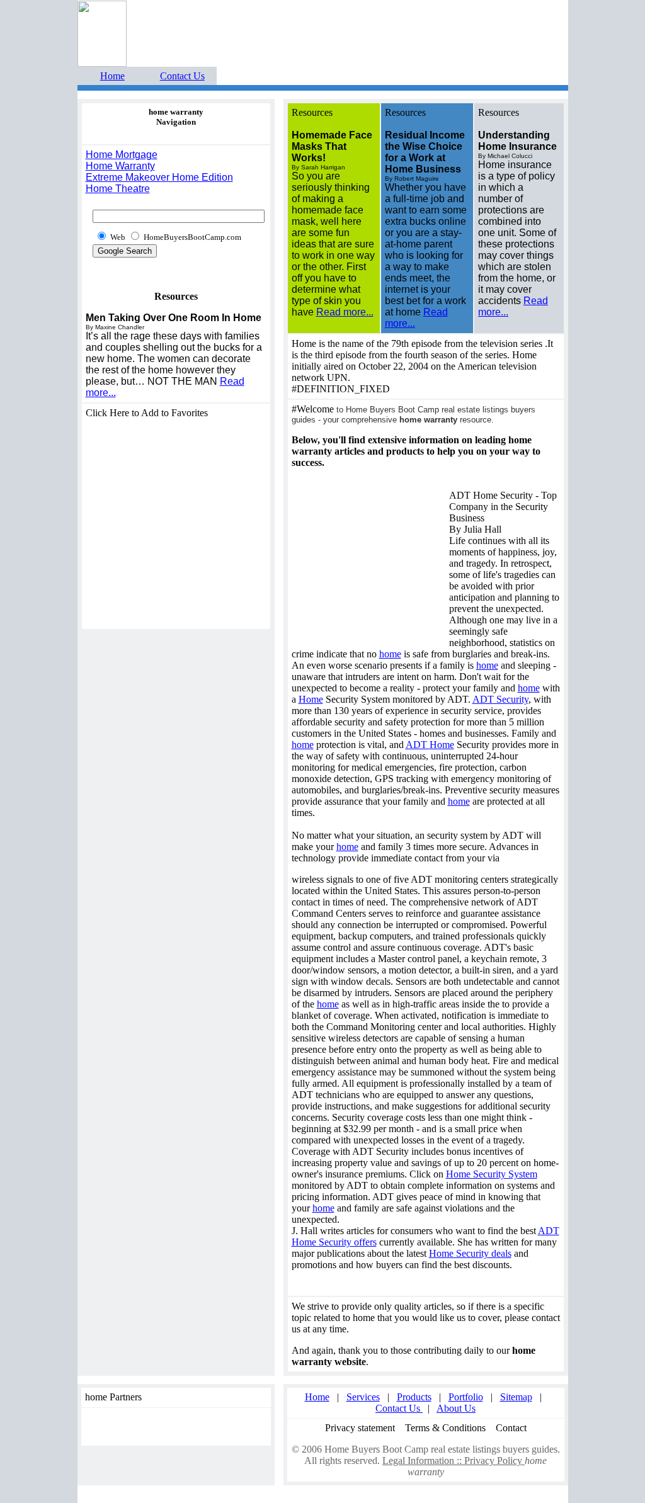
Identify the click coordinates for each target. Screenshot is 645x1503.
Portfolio (465, 1397)
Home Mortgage (121, 154)
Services (363, 1397)
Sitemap (516, 1397)
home (390, 654)
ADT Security (500, 699)
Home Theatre (118, 188)
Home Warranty (120, 166)
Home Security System (491, 1174)
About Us (456, 1408)
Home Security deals (470, 1253)
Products (414, 1397)
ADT (418, 744)
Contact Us (182, 76)
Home (112, 76)
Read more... (345, 312)
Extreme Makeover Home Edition (159, 177)
